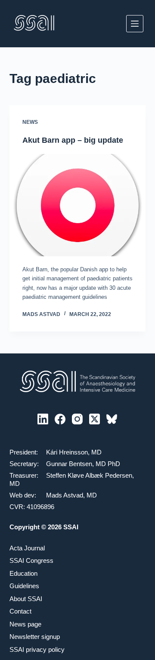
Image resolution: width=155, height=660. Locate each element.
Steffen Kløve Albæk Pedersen (89, 475)
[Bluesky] (111, 419)
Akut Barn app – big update (72, 140)
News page (25, 624)
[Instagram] (77, 419)
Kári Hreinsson (67, 452)
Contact (20, 611)
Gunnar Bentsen (69, 463)
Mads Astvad (64, 495)
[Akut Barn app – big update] (77, 205)
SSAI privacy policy (37, 649)
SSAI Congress (31, 560)
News (30, 122)
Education (23, 573)
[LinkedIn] (42, 419)
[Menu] (134, 23)
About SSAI (25, 598)
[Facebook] (60, 419)
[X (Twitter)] (94, 419)
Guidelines (24, 585)
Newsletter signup (34, 636)
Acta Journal (27, 548)
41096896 (40, 506)
